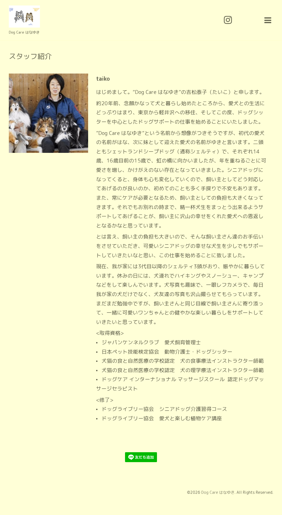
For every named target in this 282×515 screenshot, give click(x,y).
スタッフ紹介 (30, 56)
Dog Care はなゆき (218, 492)
